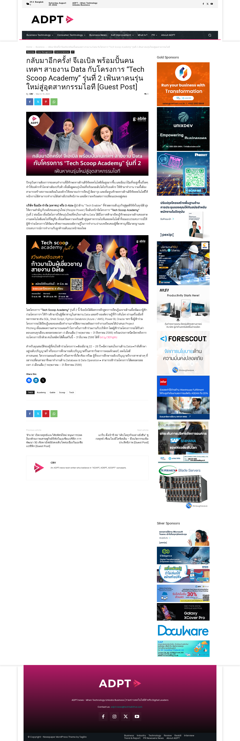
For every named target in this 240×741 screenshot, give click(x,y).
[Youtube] (212, 4)
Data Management (44, 52)
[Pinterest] (45, 101)
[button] (210, 35)
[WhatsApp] (53, 101)
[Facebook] (203, 4)
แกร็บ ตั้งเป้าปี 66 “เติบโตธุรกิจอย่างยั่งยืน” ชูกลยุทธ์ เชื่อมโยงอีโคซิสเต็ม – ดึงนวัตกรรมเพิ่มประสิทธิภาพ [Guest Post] (122, 439)
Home (29, 46)
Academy (41, 392)
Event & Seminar (62, 52)
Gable (52, 392)
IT (72, 52)
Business (40, 46)
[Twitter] (207, 4)
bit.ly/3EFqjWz (108, 337)
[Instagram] (114, 716)
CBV (31, 93)
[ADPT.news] (52, 19)
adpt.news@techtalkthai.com (126, 707)
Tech (71, 392)
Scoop (62, 392)
